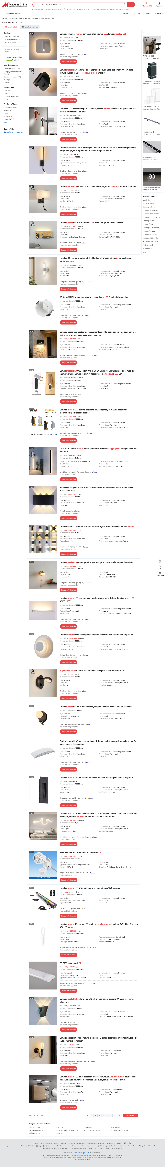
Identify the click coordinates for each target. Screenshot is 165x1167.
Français (52, 1146)
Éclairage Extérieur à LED (117, 9)
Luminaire (47, 9)
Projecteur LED (61, 1127)
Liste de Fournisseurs (30, 27)
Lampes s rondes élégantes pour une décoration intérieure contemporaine (96, 634)
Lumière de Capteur (150, 235)
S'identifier (159, 6)
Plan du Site (111, 1143)
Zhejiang (9, 110)
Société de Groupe (12, 77)
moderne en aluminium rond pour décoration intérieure (92, 670)
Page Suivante (130, 1115)
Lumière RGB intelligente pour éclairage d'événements (90, 888)
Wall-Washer (115, 1127)
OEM (8, 91)
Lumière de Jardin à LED (84, 9)
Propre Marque (12, 96)
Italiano (82, 1146)
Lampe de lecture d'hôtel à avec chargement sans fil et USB (92, 222)
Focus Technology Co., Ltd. (82, 1153)
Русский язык (91, 1146)
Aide (138, 14)
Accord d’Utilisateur (60, 1143)
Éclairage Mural (148, 248)
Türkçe (135, 1146)
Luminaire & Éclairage (11, 36)
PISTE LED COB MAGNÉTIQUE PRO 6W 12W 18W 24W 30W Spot (151, 58)
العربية (106, 1146)
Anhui (8, 116)
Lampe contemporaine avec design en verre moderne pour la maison (96, 562)
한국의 (100, 1146)
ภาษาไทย (128, 1146)
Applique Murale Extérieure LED (67, 1130)
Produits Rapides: (37, 9)
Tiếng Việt (142, 1146)
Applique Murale (57, 9)
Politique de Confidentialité (76, 1143)
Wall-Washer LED (34, 1133)
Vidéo (31, 33)
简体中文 (30, 1146)
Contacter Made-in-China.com (96, 1143)
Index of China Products (96, 1148)
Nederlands (114, 1146)
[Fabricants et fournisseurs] (14, 4)
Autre (7, 80)
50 (47, 1115)
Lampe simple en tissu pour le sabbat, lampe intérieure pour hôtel (98, 186)
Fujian (8, 113)
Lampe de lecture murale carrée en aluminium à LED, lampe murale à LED (151, 189)
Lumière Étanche (149, 224)
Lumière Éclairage (149, 231)
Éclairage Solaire (149, 221)
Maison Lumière (148, 245)
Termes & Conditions (83, 1159)
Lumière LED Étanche (150, 238)
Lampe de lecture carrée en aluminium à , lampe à (93, 34)
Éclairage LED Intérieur (151, 228)
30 (42, 1115)
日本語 (45, 1146)
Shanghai (9, 119)
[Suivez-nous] (130, 1143)
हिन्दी (121, 1146)
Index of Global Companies (114, 1148)
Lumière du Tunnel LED (36, 1127)
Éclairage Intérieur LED (13, 39)
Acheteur (126, 14)
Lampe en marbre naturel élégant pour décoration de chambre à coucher (96, 706)
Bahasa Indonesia (153, 1146)
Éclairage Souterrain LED (119, 1130)
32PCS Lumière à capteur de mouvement (80, 852)
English (23, 1146)
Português (75, 1146)
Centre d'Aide (38, 1143)
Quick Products (62, 1148)
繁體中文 (38, 1146)
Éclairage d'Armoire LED (37, 1130)
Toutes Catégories (11, 14)
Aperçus (119, 1143)
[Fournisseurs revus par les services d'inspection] (14, 57)
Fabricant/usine (12, 69)
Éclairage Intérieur (69, 9)
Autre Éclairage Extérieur (92, 1130)
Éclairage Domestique (150, 241)
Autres (8, 99)
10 (37, 1115)
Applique (59, 1133)
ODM (8, 94)
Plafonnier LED (89, 1127)
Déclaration (48, 1143)
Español (59, 1146)
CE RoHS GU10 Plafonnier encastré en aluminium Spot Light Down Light (94, 297)
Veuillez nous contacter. (14, 132)
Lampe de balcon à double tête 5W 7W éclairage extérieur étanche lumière (97, 526)
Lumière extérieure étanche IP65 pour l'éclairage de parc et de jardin (96, 777)
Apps (148, 14)
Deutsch (67, 1146)
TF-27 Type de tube (70, 963)
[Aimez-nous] (125, 1143)
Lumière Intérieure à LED (100, 9)
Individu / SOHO (11, 83)
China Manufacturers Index (78, 1148)
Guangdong (10, 107)
